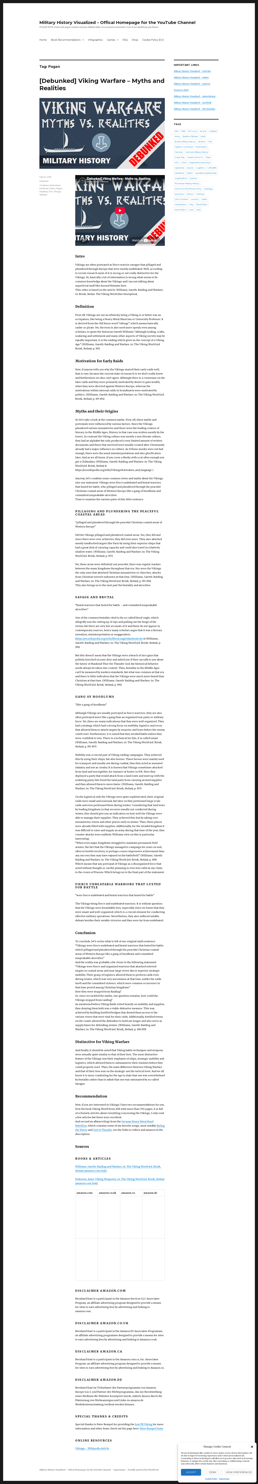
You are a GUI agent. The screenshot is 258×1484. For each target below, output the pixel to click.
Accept (191, 1472)
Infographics (95, 39)
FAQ (125, 39)
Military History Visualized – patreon (192, 84)
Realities (43, 191)
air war (203, 131)
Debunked (55, 185)
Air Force (192, 131)
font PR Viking (143, 1424)
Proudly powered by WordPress (143, 1470)
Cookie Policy (211, 1479)
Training (200, 194)
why (191, 204)
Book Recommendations (65, 39)
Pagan (59, 188)
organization (181, 178)
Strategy (208, 188)
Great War (180, 157)
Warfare (43, 194)
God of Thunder (102, 1129)
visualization (180, 204)
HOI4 (184, 162)
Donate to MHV (181, 90)
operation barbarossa (205, 173)
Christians (44, 185)
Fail (210, 141)
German (179, 152)
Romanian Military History (187, 183)
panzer (193, 178)
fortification (201, 147)
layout (190, 168)
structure (179, 194)
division (201, 141)
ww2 (198, 209)
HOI (177, 162)
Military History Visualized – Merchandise (194, 109)
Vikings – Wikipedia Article (92, 1448)
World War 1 (202, 204)
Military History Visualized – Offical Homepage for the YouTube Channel (117, 22)
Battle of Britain (190, 136)
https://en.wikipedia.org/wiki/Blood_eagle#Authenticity (109, 638)
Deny (212, 1472)
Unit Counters (181, 199)
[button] (252, 1446)
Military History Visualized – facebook (192, 102)
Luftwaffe (212, 168)
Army (177, 136)
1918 (183, 131)
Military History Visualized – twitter (191, 77)
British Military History (185, 141)
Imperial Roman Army (199, 162)
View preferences (239, 1472)
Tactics (190, 194)
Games (111, 39)
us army (195, 199)
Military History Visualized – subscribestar (195, 96)
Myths (52, 188)
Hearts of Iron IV (195, 157)
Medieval (43, 181)
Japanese (179, 168)
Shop (135, 39)
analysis (213, 131)
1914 (176, 131)
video (204, 199)
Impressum (224, 1479)
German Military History (197, 152)
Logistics (200, 168)
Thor (51, 191)
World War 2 (180, 209)
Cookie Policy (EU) (153, 39)
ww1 (191, 209)
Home (43, 39)
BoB (203, 136)
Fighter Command (184, 147)
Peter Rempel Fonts (151, 1428)
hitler (208, 157)
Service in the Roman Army (188, 188)
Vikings (57, 191)
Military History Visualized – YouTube (192, 71)
